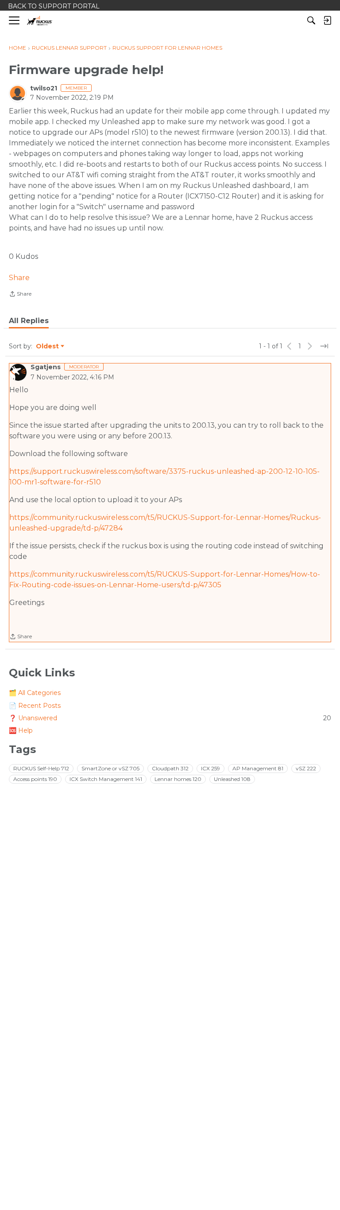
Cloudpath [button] (170, 768)
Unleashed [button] (232, 779)
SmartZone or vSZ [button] (110, 768)
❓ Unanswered (170, 718)
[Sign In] (327, 20)
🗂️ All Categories (35, 693)
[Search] (311, 20)
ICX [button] (210, 768)
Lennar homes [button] (178, 779)
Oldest (48, 346)
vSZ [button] (306, 768)
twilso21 (43, 88)
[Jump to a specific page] (324, 346)
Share (19, 277)
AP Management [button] (257, 768)
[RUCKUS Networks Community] (39, 20)
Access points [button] (35, 779)
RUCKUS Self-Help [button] (41, 768)
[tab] (29, 320)
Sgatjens (46, 367)
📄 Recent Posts (35, 706)
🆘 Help (21, 730)
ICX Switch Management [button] (106, 779)
